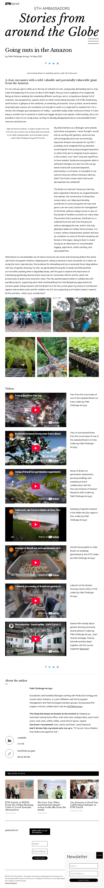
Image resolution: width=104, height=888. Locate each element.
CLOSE (99, 855)
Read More (24, 757)
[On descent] (52, 357)
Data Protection (11, 883)
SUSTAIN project (74, 706)
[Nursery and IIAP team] (28, 315)
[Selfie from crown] (76, 315)
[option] (28, 315)
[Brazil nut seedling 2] (20, 357)
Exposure (84, 649)
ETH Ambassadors (52, 8)
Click (21, 744)
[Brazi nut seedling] (84, 357)
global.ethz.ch (11, 830)
